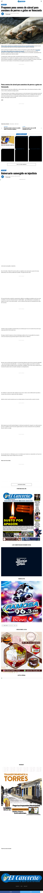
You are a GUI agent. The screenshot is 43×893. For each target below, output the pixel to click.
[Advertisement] (21, 73)
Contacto (17, 886)
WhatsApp (25, 886)
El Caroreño (8, 14)
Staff (21, 886)
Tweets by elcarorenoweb (6, 848)
